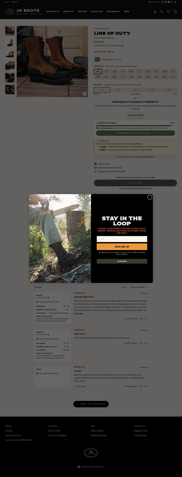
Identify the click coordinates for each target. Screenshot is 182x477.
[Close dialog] (150, 197)
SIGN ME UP (122, 246)
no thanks (122, 261)
